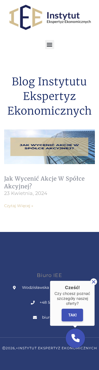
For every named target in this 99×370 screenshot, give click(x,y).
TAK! (72, 315)
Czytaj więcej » (18, 205)
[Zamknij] (93, 281)
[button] (49, 44)
